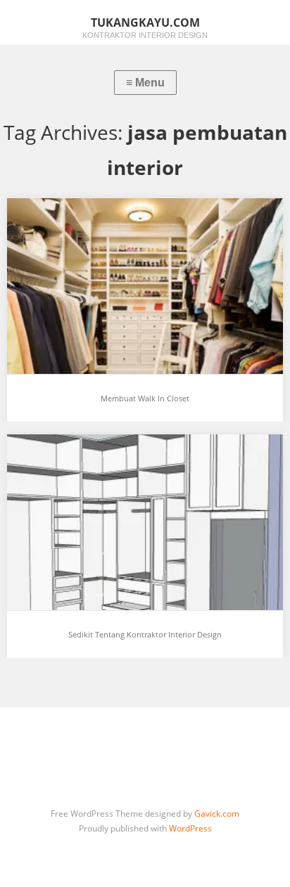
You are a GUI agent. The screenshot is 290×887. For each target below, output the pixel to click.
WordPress (190, 828)
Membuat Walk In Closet (145, 398)
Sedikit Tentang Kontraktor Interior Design (145, 634)
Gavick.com (216, 814)
